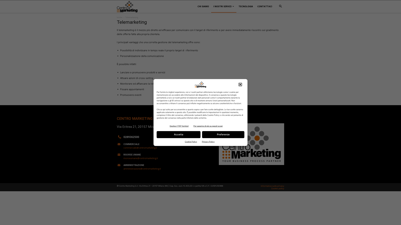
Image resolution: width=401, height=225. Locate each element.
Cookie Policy (191, 141)
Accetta (178, 134)
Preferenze (223, 134)
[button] (240, 84)
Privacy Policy (208, 141)
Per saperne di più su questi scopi (208, 126)
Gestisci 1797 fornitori (179, 126)
